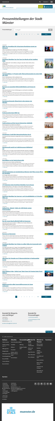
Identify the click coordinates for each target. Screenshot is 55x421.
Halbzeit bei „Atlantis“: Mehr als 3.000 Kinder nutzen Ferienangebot (17, 208)
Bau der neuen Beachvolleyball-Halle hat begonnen (16, 221)
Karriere (4, 377)
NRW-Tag (21, 344)
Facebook (41, 384)
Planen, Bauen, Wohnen (40, 363)
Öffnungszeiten (5, 348)
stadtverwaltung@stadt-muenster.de (10, 323)
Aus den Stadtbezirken (31, 345)
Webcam (13, 347)
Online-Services (5, 342)
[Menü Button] (51, 2)
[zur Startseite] (45, 6)
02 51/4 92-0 (5, 319)
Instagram (38, 384)
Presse (4, 389)
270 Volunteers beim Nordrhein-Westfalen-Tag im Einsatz (18, 185)
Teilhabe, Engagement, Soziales (39, 352)
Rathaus (4, 340)
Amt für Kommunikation (33, 317)
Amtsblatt (13, 344)
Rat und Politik (5, 358)
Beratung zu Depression (9, 234)
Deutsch (45, 1)
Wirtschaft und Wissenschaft (40, 371)
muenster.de (5, 2)
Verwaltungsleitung (6, 356)
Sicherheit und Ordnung (40, 367)
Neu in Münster (31, 357)
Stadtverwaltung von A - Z (5, 345)
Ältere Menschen (31, 354)
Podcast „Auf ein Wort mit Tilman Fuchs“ (14, 354)
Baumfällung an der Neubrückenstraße (13, 160)
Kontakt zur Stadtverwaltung (17, 389)
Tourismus (48, 340)
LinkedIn (35, 384)
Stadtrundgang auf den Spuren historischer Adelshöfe (17, 123)
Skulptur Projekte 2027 (23, 348)
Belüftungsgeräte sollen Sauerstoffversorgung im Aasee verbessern (17, 285)
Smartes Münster (5, 361)
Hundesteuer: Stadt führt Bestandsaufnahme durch (16, 134)
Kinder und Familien (30, 349)
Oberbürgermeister (6, 353)
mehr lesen (5, 54)
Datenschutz (5, 384)
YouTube (51, 384)
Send (21, 342)
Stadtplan (5, 399)
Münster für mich (31, 341)
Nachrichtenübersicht (14, 342)
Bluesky (48, 384)
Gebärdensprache (6, 388)
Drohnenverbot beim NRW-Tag (10, 113)
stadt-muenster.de (8, 336)
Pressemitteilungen (7, 29)
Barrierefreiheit (5, 363)
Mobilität (39, 348)
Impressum (5, 383)
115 (11, 321)
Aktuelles (13, 340)
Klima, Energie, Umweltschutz (40, 345)
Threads (44, 384)
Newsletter (13, 349)
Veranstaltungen (23, 340)
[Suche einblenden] (40, 2)
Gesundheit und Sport (40, 357)
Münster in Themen (40, 341)
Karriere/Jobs (5, 390)
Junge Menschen (31, 352)
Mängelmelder (5, 351)
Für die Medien (14, 357)
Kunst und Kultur (40, 360)
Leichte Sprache (6, 387)
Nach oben (49, 331)
